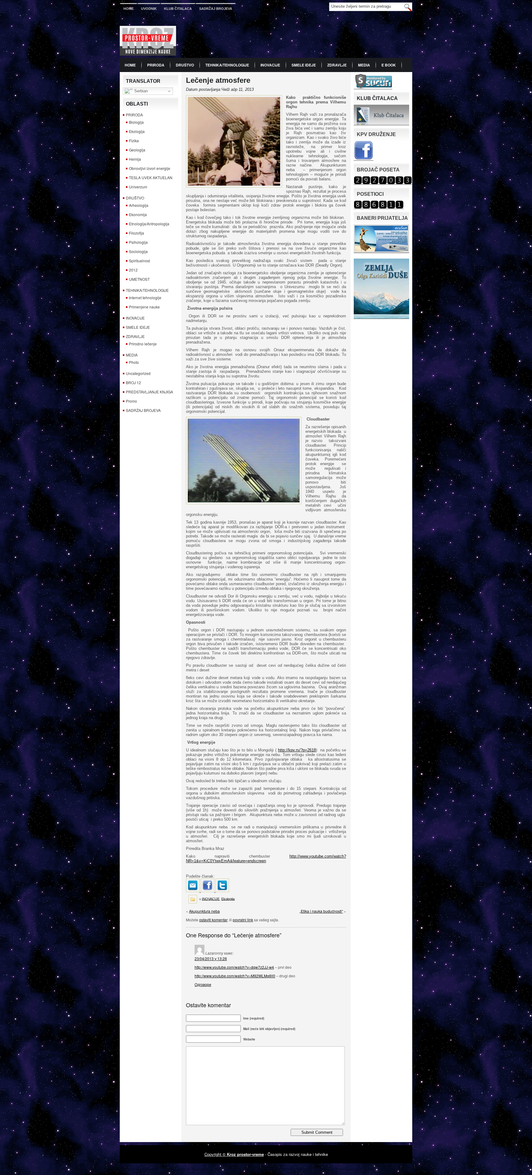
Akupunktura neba (204, 911)
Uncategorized (138, 373)
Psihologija (138, 242)
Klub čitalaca (178, 8)
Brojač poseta (378, 169)
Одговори (203, 984)
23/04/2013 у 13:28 (211, 958)
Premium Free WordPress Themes (218, 1168)
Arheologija (138, 205)
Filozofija (136, 232)
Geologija (137, 149)
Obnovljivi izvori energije (149, 168)
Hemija (135, 159)
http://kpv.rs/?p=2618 (297, 750)
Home (128, 8)
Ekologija (137, 131)
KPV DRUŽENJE (376, 134)
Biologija (136, 122)
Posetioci (370, 194)
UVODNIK (149, 8)
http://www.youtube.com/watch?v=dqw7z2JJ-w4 (234, 967)
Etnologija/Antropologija (149, 223)
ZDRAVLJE (337, 65)
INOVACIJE (270, 65)
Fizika (134, 140)
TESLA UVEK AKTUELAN (150, 177)
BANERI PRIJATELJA (382, 218)
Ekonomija (138, 214)
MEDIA (364, 65)
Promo (131, 401)
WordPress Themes (385, 1168)
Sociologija (138, 251)
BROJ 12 (133, 382)
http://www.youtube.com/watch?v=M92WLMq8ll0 (235, 975)
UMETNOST (139, 279)
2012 (133, 269)
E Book (388, 65)
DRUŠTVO (185, 65)
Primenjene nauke (144, 306)
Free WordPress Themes (328, 1168)
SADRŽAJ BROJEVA (215, 8)
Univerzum (138, 186)
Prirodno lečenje (143, 343)
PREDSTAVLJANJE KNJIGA (149, 391)
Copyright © (215, 1154)
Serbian (140, 91)
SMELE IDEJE (304, 65)
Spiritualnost (139, 260)
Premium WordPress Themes (285, 1168)
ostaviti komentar (213, 919)
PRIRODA (155, 65)
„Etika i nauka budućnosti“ (321, 911)
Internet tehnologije (145, 297)
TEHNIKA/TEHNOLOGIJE (227, 65)
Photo (134, 362)
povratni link (243, 919)
